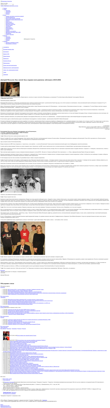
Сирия (4, 72)
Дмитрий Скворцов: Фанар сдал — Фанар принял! (19, 323)
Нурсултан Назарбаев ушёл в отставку (18, 343)
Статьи (4, 9)
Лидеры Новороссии (10, 17)
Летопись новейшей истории (12, 42)
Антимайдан (6, 47)
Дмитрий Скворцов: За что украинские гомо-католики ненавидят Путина (24, 324)
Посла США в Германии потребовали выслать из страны (22, 342)
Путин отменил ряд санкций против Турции (26, 335)
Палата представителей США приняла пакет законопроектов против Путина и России (29, 345)
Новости (5, 35)
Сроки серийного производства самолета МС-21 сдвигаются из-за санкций (26, 360)
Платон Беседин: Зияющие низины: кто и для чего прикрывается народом (24, 310)
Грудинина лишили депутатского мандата (19, 355)
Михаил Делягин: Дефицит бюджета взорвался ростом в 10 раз (21, 301)
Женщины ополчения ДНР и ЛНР (13, 32)
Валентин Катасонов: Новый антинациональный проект (20, 304)
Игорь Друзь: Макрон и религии (15, 320)
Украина (7, 29)
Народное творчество (10, 24)
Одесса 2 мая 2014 (10, 34)
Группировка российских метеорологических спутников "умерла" (24, 358)
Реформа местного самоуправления (11, 67)
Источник (3, 270)
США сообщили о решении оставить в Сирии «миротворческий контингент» (27, 356)
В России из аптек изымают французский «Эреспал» (21, 363)
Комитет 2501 (6, 54)
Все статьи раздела (5, 296)
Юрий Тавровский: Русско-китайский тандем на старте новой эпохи (23, 294)
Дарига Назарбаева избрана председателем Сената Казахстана (23, 341)
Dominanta (44, 400)
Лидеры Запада (9, 25)
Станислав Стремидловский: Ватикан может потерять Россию (21, 321)
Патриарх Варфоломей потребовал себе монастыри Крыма (23, 349)
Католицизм (6, 51)
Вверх (2, 404)
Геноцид (7, 20)
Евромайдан (8, 33)
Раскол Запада (9, 21)
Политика (8, 10)
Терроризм (5, 74)
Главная (5, 8)
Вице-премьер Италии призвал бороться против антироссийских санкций (26, 373)
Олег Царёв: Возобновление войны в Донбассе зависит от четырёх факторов (24, 291)
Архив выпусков (7, 392)
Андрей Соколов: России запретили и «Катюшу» (18, 311)
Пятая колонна (9, 27)
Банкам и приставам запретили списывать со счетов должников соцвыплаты (27, 368)
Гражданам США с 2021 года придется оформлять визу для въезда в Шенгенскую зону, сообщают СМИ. (33, 348)
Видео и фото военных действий (13, 18)
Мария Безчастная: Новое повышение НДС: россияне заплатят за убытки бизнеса (25, 299)
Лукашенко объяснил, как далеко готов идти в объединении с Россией (25, 365)
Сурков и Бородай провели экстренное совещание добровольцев (24, 364)
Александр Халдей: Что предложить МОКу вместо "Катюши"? (21, 309)
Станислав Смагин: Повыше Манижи (16, 314)
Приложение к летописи (11, 43)
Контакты (14, 392)
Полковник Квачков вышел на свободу (18, 361)
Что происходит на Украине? (9, 393)
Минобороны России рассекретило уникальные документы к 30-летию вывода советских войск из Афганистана (34, 366)
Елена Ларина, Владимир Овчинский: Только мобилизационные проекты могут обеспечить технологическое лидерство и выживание (37, 292)
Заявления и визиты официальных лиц (14, 19)
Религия (7, 13)
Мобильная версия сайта (6, 406)
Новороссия (5, 58)
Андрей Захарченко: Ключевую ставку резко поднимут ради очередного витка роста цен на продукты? (30, 300)
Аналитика (8, 26)
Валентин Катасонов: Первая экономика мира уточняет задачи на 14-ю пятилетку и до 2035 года (29, 302)
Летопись (5, 41)
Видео (4, 15)
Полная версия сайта (5, 405)
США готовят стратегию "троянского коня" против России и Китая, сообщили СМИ (28, 357)
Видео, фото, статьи (7, 378)
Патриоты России (10, 23)
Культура (8, 12)
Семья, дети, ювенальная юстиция (10, 70)
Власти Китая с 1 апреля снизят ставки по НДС (20, 344)
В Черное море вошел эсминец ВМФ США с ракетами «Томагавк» (24, 359)
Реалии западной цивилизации (10, 65)
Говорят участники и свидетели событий (15, 16)
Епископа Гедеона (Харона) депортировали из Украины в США (24, 367)
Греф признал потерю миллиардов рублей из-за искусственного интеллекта (26, 353)
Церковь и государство (11, 31)
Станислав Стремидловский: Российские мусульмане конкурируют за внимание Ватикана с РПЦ (29, 319)
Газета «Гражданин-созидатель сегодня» (9, 5)
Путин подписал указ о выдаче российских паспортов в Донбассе (31, 340)
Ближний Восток (9, 28)
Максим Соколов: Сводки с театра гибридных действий (20, 290)
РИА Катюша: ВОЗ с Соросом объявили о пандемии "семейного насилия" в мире (26, 289)
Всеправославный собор (8, 49)
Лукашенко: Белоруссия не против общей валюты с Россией (23, 352)
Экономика (8, 11)
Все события (3, 328)
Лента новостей (4, 327)
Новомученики (6, 56)
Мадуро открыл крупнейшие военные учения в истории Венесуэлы (25, 372)
